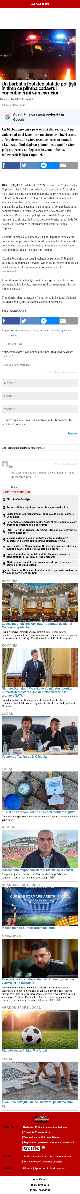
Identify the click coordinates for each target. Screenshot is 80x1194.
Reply (14, 487)
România (9, 580)
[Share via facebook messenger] (49, 165)
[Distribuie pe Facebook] (11, 165)
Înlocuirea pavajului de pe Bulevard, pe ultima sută (37, 1102)
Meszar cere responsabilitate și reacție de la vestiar (37, 870)
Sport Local (41, 1168)
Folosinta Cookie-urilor (36, 1132)
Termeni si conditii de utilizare (41, 1137)
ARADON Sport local (21, 884)
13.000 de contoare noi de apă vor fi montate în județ (38, 812)
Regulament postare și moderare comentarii (48, 1142)
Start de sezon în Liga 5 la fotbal (24, 1050)
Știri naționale (31, 1161)
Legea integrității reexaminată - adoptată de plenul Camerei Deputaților (40, 515)
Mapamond (11, 936)
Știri (7, 1156)
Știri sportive (57, 1168)
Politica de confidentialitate (51, 1127)
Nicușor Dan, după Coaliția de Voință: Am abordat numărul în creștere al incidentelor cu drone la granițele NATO (37, 692)
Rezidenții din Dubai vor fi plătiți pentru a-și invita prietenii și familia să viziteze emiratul (42, 571)
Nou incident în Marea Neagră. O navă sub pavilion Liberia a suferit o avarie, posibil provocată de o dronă (41, 547)
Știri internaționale (60, 1156)
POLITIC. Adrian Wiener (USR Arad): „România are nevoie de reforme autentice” (42, 531)
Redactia (28, 1127)
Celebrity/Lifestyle (52, 1161)
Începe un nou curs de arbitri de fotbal (28, 927)
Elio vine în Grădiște (18, 499)
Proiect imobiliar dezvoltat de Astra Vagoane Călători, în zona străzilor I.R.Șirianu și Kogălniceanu (39, 555)
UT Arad (9, 827)
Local (7, 713)
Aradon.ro (11, 1127)
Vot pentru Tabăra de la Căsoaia (24, 756)
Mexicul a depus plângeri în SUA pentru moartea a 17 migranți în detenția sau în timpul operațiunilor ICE (37, 539)
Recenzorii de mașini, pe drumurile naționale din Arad (38, 507)
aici (43, 447)
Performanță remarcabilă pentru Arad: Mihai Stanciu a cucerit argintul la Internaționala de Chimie (42, 523)
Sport (8, 1168)
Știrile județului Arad (35, 1156)
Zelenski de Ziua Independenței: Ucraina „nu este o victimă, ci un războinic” (38, 981)
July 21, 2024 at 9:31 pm (65, 463)
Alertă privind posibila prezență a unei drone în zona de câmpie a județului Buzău (39, 563)
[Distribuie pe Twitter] (30, 165)
